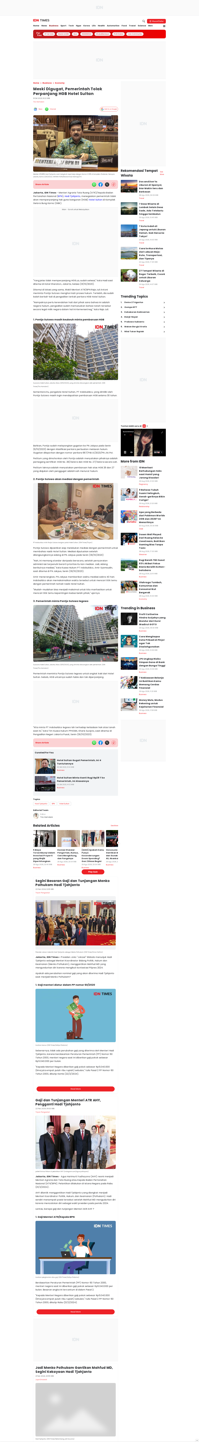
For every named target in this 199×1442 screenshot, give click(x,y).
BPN (60, 196)
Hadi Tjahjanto (72, 196)
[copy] (113, 184)
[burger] (164, 26)
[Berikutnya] (118, 973)
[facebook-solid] (100, 184)
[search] (143, 21)
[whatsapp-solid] (94, 184)
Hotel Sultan (95, 199)
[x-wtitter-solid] (107, 184)
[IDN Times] (41, 20)
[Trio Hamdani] (36, 816)
